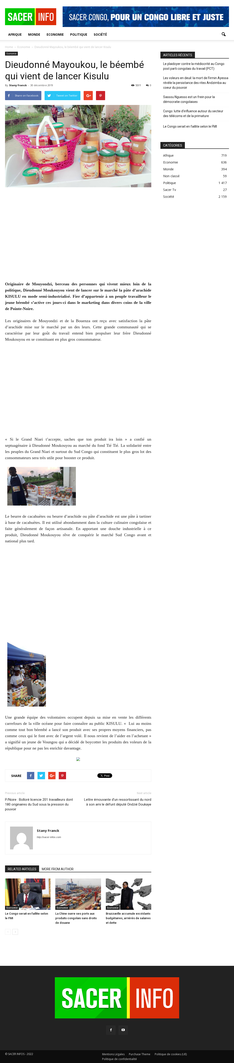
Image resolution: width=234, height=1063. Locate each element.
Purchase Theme (139, 1054)
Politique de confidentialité (119, 1059)
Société (100, 34)
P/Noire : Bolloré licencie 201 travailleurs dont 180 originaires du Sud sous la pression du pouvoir (39, 804)
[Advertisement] (78, 237)
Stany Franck (18, 85)
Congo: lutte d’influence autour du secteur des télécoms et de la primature (193, 113)
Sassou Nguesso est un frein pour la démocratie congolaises (189, 99)
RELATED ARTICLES (22, 869)
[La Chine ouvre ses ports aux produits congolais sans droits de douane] (78, 894)
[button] (223, 34)
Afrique (15, 34)
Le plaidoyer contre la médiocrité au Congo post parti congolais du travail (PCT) (193, 66)
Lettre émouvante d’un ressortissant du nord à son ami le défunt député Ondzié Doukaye (117, 802)
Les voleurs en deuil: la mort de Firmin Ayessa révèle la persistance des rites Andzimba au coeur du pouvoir (195, 82)
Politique (78, 34)
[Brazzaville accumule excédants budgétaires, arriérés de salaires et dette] (128, 894)
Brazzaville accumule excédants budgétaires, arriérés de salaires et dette (128, 918)
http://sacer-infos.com (49, 837)
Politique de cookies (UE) (171, 1054)
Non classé (171, 176)
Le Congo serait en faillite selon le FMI (190, 126)
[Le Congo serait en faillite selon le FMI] (28, 894)
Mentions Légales (113, 1054)
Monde (34, 34)
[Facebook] (110, 1030)
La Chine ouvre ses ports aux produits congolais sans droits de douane (76, 918)
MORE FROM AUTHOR (58, 869)
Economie (55, 34)
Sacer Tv (169, 189)
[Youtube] (123, 1030)
